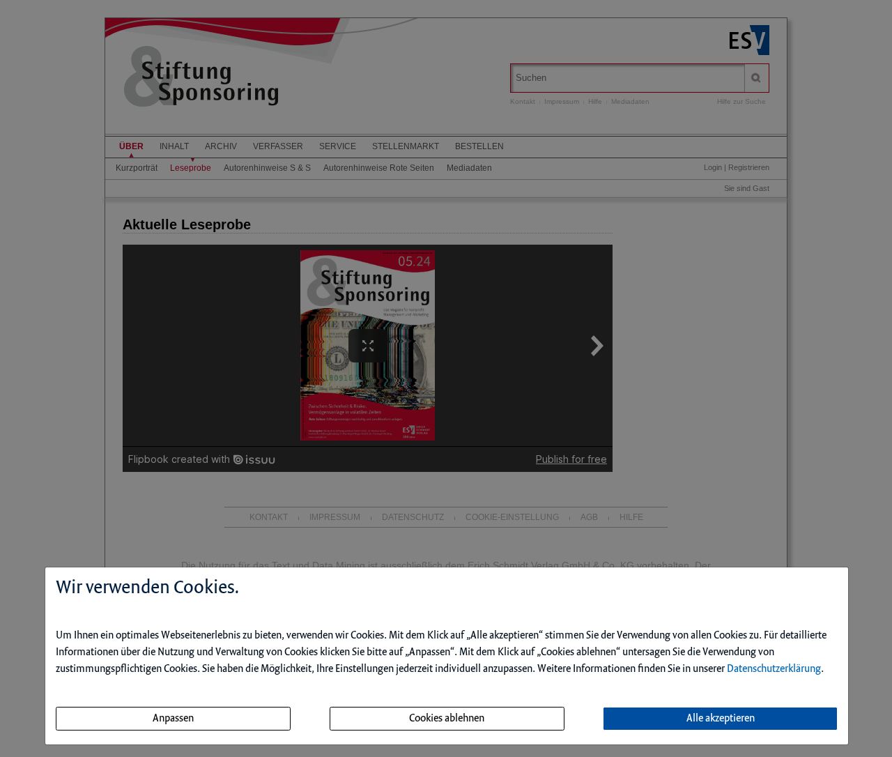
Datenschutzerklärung (774, 669)
